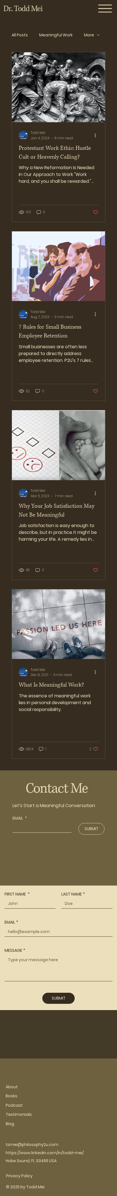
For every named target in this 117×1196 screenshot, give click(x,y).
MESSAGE (15, 950)
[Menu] (105, 8)
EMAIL (19, 818)
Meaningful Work (56, 35)
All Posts (20, 35)
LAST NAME (73, 894)
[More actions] (97, 135)
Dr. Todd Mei (23, 9)
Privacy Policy (19, 1176)
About (12, 1087)
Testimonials (19, 1114)
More (89, 35)
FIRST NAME (17, 894)
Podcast (14, 1105)
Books (11, 1096)
